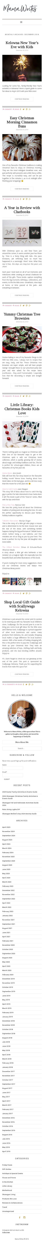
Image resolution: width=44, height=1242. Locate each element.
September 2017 (8, 1084)
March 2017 (6, 1105)
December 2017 (8, 1071)
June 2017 (6, 1092)
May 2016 (6, 1147)
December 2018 (8, 1021)
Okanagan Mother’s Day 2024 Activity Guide (19, 814)
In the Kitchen (7, 1182)
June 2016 (6, 1143)
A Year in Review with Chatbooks (22, 210)
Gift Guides (6, 1169)
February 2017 (7, 1109)
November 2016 (8, 1122)
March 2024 (6, 848)
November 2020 (8, 945)
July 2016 (6, 1139)
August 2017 (7, 1088)
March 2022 (6, 907)
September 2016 (8, 1130)
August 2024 (7, 840)
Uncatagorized (8, 1211)
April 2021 (6, 937)
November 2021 (8, 920)
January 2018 (7, 1067)
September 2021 (8, 924)
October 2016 (7, 1126)
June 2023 (6, 869)
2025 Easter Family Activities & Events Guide (19, 792)
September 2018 (8, 1033)
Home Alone (7, 473)
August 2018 (7, 1038)
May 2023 (6, 873)
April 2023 (6, 878)
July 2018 (6, 1042)
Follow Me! (6, 1232)
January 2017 (7, 1113)
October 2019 (7, 987)
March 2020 (6, 970)
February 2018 (7, 1063)
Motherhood (7, 1190)
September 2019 (8, 991)
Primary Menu (22, 22)
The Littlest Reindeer (11, 547)
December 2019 (8, 979)
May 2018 (6, 1050)
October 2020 (7, 949)
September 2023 (8, 861)
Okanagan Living (8, 1194)
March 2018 (6, 1059)
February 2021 (7, 941)
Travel (4, 1207)
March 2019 (6, 1008)
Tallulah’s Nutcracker (10, 521)
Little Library (7, 1186)
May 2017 (6, 1097)
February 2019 (7, 1012)
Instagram (24, 1217)
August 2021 (7, 928)
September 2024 (8, 835)
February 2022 (7, 911)
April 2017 (6, 1101)
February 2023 (7, 886)
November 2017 (8, 1076)
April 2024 (6, 844)
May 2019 (6, 1000)
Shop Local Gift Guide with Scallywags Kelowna (22, 606)
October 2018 (7, 1029)
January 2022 (7, 915)
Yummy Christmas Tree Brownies (22, 316)
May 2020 (6, 962)
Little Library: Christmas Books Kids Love (22, 409)
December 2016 (8, 1118)
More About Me (22, 742)
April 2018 (6, 1055)
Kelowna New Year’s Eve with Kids (22, 45)
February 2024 (7, 852)
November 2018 (8, 1025)
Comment (8, 109)
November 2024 (8, 831)
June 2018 (6, 1046)
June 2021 (6, 932)
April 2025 (6, 827)
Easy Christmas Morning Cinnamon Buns (22, 122)
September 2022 (8, 899)
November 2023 (8, 857)
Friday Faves (7, 1165)
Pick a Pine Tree (8, 505)
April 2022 (6, 903)
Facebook (19, 1217)
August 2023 (7, 865)
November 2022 (8, 894)
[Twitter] (24, 109)
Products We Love (9, 1199)
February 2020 (7, 975)
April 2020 (6, 966)
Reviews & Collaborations (12, 1203)
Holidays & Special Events (12, 1173)
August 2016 (7, 1135)
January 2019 (7, 1017)
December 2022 (8, 890)
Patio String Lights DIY (11, 809)
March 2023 (6, 882)
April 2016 (6, 1151)
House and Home (9, 1178)
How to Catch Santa (10, 489)
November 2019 (8, 983)
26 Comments (10, 684)
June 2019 (6, 996)
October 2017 (7, 1080)
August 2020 (7, 958)
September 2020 (8, 953)
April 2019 (6, 1004)
